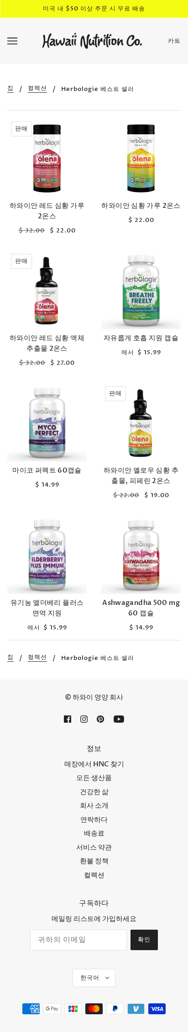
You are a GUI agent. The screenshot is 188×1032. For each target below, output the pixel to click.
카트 (174, 41)
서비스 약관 (94, 847)
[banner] (92, 40)
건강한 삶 (94, 791)
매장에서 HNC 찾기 (94, 764)
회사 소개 (94, 805)
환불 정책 (94, 861)
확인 (144, 940)
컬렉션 (37, 89)
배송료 (94, 833)
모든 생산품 (94, 777)
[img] (67, 719)
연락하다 (94, 819)
